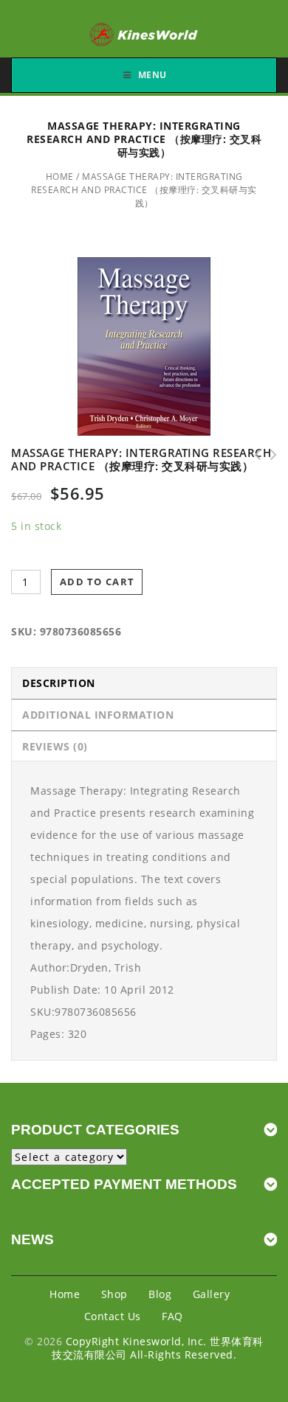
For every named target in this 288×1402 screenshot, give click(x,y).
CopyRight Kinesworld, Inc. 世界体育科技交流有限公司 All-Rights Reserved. (158, 1347)
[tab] (144, 683)
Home (60, 176)
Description (58, 683)
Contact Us (112, 1316)
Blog (159, 1294)
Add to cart (97, 581)
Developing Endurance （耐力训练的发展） (269, 454)
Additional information (98, 715)
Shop (114, 1294)
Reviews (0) (55, 746)
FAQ (172, 1316)
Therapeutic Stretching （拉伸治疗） (252, 454)
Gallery (211, 1294)
